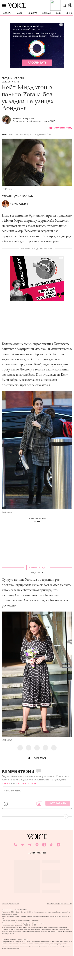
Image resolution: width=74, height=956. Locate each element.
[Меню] (4, 5)
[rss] (15, 844)
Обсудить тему (63, 127)
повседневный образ (42, 134)
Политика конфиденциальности (59, 904)
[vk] (22, 844)
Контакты (37, 852)
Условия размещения (10, 904)
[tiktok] (51, 844)
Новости (18, 78)
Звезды (6, 78)
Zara (18, 134)
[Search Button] (64, 5)
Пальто (11, 134)
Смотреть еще (37, 567)
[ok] (44, 844)
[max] (58, 844)
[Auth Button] (70, 5)
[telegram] (30, 844)
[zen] (37, 844)
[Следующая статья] (37, 816)
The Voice (17, 5)
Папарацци (26, 134)
